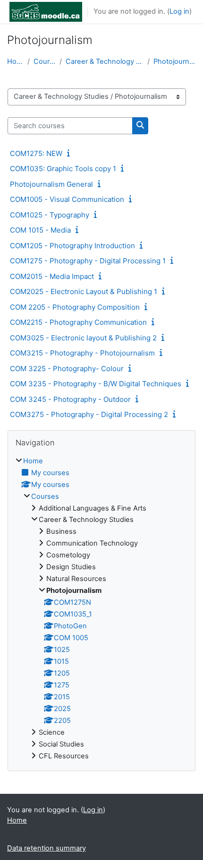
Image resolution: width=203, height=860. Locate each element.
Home (15, 61)
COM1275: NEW (36, 153)
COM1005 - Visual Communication (67, 199)
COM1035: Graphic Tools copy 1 (63, 168)
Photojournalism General (51, 184)
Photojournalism (174, 61)
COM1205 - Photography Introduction (72, 245)
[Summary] (70, 153)
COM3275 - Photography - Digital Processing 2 (89, 414)
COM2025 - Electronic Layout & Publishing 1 (83, 291)
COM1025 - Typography (49, 214)
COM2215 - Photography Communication (78, 322)
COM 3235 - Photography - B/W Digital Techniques (95, 383)
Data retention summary (46, 848)
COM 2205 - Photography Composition (75, 307)
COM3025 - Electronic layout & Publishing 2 (83, 337)
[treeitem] (101, 609)
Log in (179, 11)
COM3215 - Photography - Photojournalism (82, 352)
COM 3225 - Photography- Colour (67, 368)
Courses (45, 61)
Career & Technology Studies (105, 61)
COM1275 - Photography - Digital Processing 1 (88, 260)
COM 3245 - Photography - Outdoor (70, 399)
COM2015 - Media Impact (52, 276)
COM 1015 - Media (40, 230)
